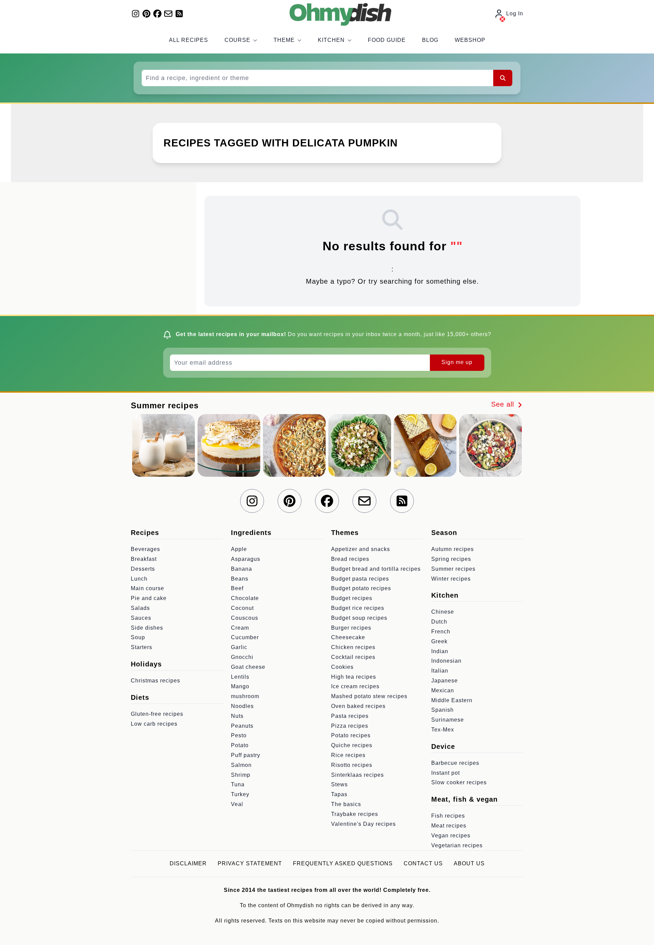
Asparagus (245, 559)
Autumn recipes (452, 549)
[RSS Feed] (179, 13)
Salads (140, 608)
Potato (240, 745)
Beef (237, 588)
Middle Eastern (451, 700)
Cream (240, 628)
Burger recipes (351, 628)
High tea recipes (353, 677)
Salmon (241, 765)
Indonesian (446, 661)
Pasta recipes (350, 716)
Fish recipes (448, 816)
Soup (138, 637)
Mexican (442, 690)
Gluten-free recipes (157, 714)
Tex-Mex (442, 730)
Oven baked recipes (358, 706)
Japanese (444, 680)
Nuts (237, 716)
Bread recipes (350, 559)
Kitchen (331, 40)
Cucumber (245, 637)
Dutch (439, 622)
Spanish (442, 710)
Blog (430, 40)
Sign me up (456, 362)
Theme (284, 40)
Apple (239, 549)
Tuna (238, 784)
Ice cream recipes (355, 686)
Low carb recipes (154, 724)
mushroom (245, 696)
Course (237, 40)
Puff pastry (245, 755)
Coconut (242, 608)
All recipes (188, 40)
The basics (346, 804)
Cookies (342, 667)
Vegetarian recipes (457, 845)
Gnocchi (242, 657)
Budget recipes (351, 598)
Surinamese (447, 720)
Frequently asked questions (343, 863)
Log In (514, 13)
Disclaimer (188, 863)
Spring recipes (451, 559)
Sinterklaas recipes (357, 775)
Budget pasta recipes (360, 579)
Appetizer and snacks (360, 549)
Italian (439, 671)
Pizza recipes (349, 726)
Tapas (339, 794)
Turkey (240, 794)
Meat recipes (448, 826)
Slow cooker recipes (459, 782)
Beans (239, 579)
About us (469, 863)
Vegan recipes (450, 835)
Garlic (239, 647)
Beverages (145, 549)
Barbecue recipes (455, 763)
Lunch (139, 579)
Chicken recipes (353, 647)
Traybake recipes (354, 814)
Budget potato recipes (361, 588)
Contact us (423, 863)
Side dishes (147, 628)
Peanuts (242, 726)
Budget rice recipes (357, 608)
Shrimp (240, 775)
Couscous (244, 618)
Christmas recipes (155, 680)
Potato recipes (351, 735)
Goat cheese (248, 667)
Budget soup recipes (359, 618)
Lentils (240, 677)
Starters (141, 647)
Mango (240, 686)
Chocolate (245, 598)
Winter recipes (451, 579)
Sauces (141, 618)
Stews (339, 784)
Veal (237, 804)
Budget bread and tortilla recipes (376, 569)
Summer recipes (453, 569)
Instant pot (445, 773)
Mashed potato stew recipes (369, 696)
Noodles (242, 706)
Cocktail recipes (353, 657)
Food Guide (387, 40)
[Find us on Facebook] (157, 13)
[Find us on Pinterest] (146, 13)
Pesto (239, 735)
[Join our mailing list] (168, 13)
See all (503, 404)
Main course (147, 588)
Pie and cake (149, 598)
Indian (439, 651)
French (440, 631)
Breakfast (144, 559)
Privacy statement (250, 863)
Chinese (442, 612)
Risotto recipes (351, 765)
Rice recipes (348, 755)
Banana (241, 569)
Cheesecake (348, 637)
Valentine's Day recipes (363, 824)
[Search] (502, 78)
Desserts (143, 569)
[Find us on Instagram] (135, 13)
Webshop (470, 40)
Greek (439, 641)
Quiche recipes (351, 745)
